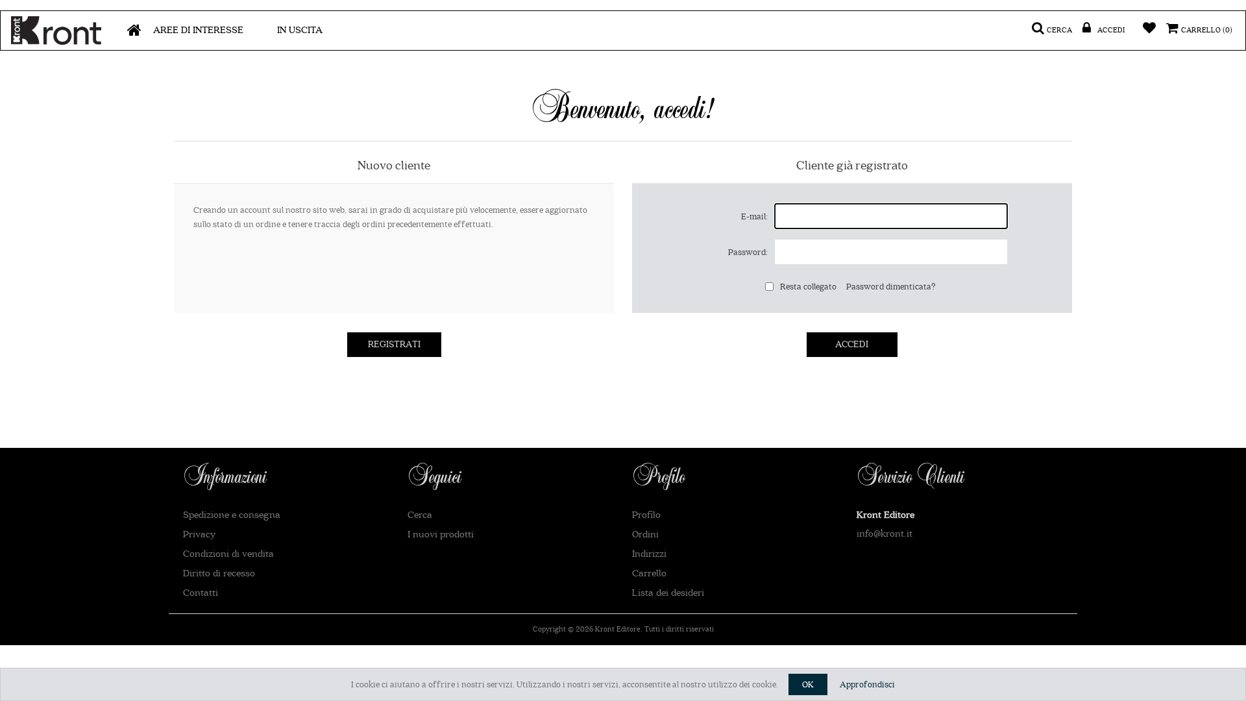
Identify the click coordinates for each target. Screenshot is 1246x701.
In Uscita (300, 30)
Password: (748, 252)
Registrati (394, 344)
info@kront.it (884, 534)
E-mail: (754, 216)
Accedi (851, 344)
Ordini (645, 534)
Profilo (646, 515)
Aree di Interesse (198, 30)
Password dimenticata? (891, 286)
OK (808, 684)
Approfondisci (867, 684)
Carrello (649, 573)
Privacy (199, 534)
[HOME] (134, 30)
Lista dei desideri (668, 593)
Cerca (420, 515)
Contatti (200, 593)
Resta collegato (808, 286)
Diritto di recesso (219, 573)
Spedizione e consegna (231, 515)
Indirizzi (649, 554)
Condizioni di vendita (228, 554)
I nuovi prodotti (441, 534)
